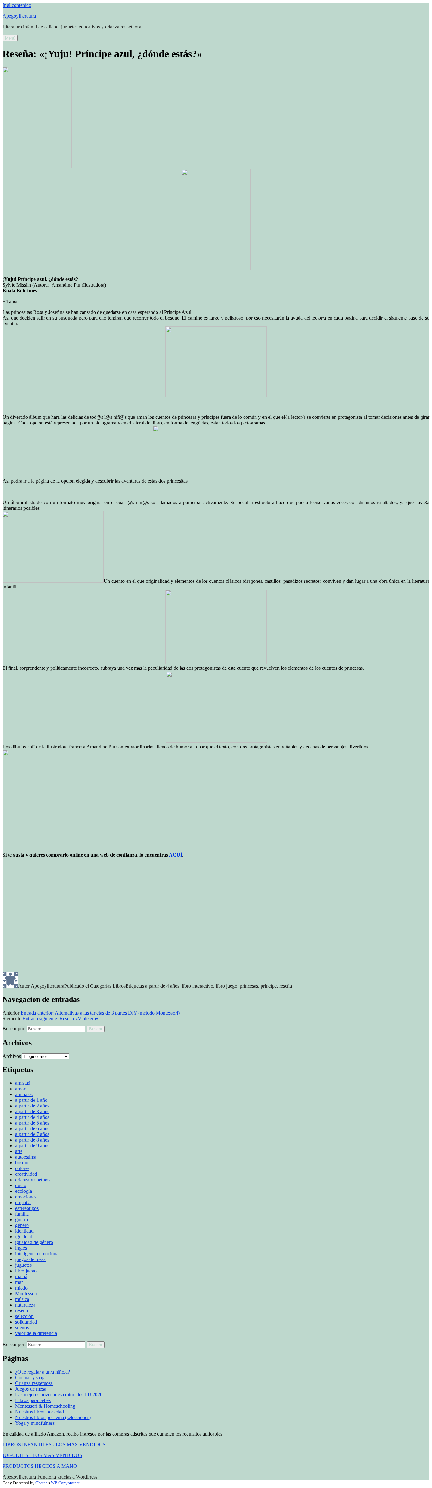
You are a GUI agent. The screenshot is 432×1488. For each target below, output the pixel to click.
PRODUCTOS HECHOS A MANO (40, 1466)
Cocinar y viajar (31, 1377)
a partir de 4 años (162, 986)
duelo (20, 1185)
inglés (21, 1248)
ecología (23, 1191)
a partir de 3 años (32, 1111)
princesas (249, 986)
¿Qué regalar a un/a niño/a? (42, 1372)
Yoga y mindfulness (35, 1423)
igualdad (23, 1236)
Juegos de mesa (30, 1389)
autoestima (25, 1157)
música (22, 1299)
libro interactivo (197, 986)
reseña (285, 986)
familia (22, 1214)
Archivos (12, 1056)
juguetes (23, 1265)
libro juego (226, 986)
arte (18, 1151)
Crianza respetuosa (34, 1383)
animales (24, 1094)
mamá (21, 1276)
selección (24, 1316)
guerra (21, 1219)
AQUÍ (175, 854)
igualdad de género (34, 1242)
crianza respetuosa (33, 1179)
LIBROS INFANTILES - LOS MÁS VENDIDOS (54, 1444)
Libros (119, 986)
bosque (22, 1162)
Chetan (41, 1482)
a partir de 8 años (32, 1140)
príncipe (269, 986)
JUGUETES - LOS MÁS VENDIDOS (42, 1455)
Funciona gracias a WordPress (67, 1476)
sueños (22, 1327)
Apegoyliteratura (19, 16)
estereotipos (27, 1208)
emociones (25, 1196)
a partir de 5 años (32, 1122)
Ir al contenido (17, 5)
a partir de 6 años (32, 1128)
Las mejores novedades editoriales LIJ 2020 (58, 1394)
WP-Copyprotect (65, 1482)
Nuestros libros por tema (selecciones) (53, 1417)
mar (19, 1282)
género (22, 1225)
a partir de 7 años (32, 1134)
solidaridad (26, 1322)
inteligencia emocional (37, 1253)
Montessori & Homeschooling (45, 1406)
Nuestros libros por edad (39, 1411)
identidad (24, 1231)
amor (20, 1088)
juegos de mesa (30, 1259)
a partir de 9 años (32, 1145)
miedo (21, 1287)
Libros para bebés (33, 1400)
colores (22, 1168)
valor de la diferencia (36, 1333)
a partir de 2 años (32, 1105)
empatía (23, 1202)
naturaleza (25, 1305)
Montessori (26, 1293)
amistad (22, 1083)
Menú (10, 38)
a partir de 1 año (31, 1100)
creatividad (26, 1174)
